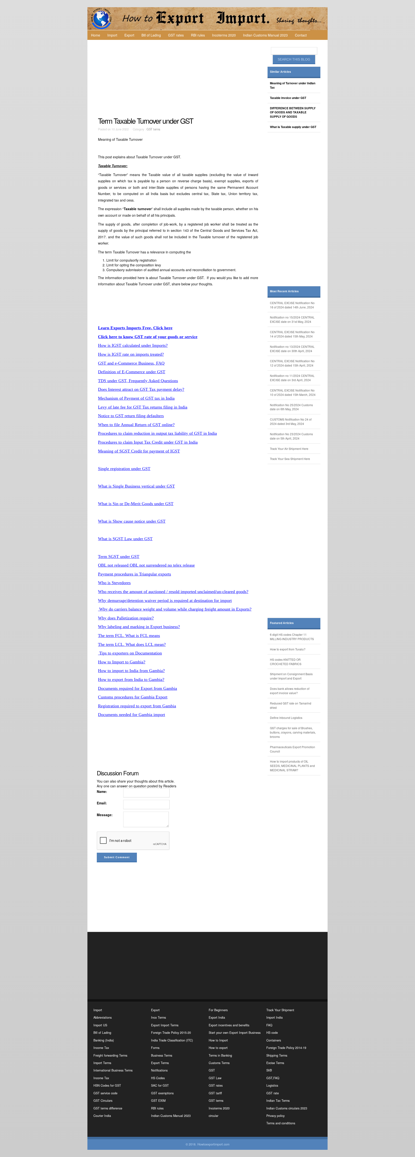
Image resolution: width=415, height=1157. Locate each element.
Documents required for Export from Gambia (137, 688)
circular (213, 1116)
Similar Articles (280, 72)
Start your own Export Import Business (235, 1032)
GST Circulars (102, 1100)
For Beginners (218, 1010)
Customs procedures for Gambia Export (132, 697)
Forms (155, 1048)
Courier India (102, 1116)
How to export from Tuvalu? (287, 649)
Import (112, 35)
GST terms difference (107, 1108)
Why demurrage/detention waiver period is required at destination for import (165, 600)
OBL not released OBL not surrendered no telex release (146, 565)
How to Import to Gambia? (121, 662)
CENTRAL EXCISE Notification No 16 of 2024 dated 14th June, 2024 (292, 305)
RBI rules (198, 35)
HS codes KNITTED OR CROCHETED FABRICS (285, 661)
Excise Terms (275, 1063)
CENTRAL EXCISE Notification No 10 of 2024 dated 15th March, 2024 (293, 392)
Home (95, 35)
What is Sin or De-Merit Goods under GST (135, 503)
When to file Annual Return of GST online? (136, 424)
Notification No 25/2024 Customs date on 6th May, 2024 (291, 407)
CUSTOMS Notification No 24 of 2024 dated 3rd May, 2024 (290, 421)
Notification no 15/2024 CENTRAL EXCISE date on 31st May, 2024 (292, 319)
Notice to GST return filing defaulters (131, 415)
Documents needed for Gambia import (131, 714)
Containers (273, 1040)
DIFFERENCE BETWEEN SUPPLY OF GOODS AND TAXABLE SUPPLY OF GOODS (293, 112)
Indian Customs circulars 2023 (286, 1108)
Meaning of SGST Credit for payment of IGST (139, 451)
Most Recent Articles (284, 291)
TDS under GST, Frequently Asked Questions (138, 380)
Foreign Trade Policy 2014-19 (286, 1048)
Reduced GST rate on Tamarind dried (290, 705)
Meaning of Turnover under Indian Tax (292, 85)
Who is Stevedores (114, 582)
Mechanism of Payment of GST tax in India (136, 398)
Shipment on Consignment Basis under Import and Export (291, 676)
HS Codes (158, 1078)
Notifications (159, 1070)
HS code (272, 1032)
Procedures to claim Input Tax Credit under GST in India (148, 442)
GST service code (105, 1093)
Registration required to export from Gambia (137, 706)
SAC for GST (160, 1085)
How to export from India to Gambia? (131, 679)
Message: (105, 814)
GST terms (153, 129)
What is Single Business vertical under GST (136, 486)
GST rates (176, 35)
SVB (269, 1070)
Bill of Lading (151, 35)
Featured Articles (282, 623)
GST (212, 1070)
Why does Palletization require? (126, 618)
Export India (217, 1017)
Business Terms (161, 1055)
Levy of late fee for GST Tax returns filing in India (142, 407)
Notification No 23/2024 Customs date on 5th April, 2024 (291, 436)
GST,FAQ (272, 1078)
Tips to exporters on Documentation (130, 653)
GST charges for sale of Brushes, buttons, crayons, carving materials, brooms (293, 732)
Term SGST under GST (118, 556)
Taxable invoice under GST (288, 98)
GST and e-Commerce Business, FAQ (131, 363)
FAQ (269, 1025)
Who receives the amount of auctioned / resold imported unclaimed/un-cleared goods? (173, 591)
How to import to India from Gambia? (131, 670)
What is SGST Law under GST (125, 538)
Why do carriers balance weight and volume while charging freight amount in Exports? (174, 609)
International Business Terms (113, 1070)
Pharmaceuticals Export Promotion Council (292, 749)
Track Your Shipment (280, 1010)
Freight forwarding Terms (110, 1055)
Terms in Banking (220, 1055)
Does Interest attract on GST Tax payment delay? (141, 389)
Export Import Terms (164, 1025)
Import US (100, 1025)
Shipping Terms (276, 1055)
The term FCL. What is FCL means (129, 635)
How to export (218, 1048)
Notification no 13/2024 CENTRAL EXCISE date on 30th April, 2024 (292, 348)
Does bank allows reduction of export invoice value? (289, 690)
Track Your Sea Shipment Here (290, 459)
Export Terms (160, 1063)
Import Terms (102, 1063)
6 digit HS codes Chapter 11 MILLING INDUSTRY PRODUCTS (292, 636)
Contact (301, 35)
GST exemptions (162, 1093)
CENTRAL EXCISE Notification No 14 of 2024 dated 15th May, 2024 (292, 334)
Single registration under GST (124, 468)
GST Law (215, 1078)
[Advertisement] (179, 78)
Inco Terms (158, 1017)
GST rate (272, 1093)
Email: (102, 803)
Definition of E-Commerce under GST (131, 371)
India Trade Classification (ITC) (172, 1040)
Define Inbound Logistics (286, 718)
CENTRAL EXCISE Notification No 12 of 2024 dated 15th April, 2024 (292, 363)
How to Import (218, 1040)
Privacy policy (275, 1116)
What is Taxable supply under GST (293, 127)
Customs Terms (219, 1063)
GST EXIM (158, 1100)
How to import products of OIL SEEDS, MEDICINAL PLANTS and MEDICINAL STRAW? (292, 765)
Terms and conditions (280, 1123)
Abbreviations (102, 1017)
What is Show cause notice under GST (131, 521)
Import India (274, 1017)
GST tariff (215, 1093)
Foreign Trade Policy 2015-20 (171, 1032)
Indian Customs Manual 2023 (265, 35)
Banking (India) (103, 1040)
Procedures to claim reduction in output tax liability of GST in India (157, 433)
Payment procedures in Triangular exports (134, 574)
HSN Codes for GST (107, 1085)
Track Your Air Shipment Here (289, 449)
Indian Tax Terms (278, 1100)
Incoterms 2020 (224, 35)
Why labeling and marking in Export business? (139, 626)
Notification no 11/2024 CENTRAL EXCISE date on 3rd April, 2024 (292, 377)
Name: (102, 791)
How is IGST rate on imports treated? (131, 354)
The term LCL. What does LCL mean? (132, 644)
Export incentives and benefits (229, 1025)
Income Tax (101, 1048)
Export (129, 35)
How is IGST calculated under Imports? (133, 345)
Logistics (272, 1085)
